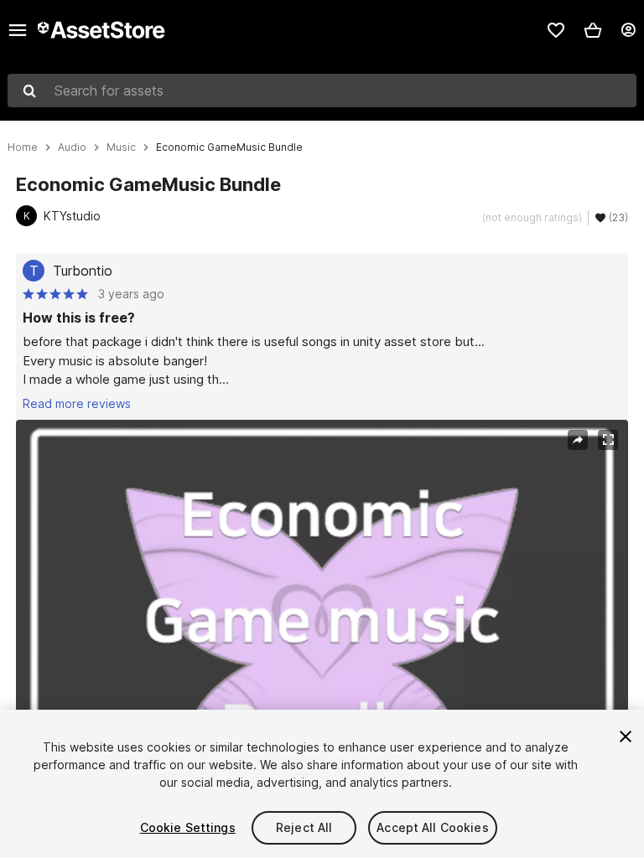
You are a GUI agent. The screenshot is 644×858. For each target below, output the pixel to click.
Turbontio (82, 270)
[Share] (578, 440)
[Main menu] (17, 30)
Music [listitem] (121, 147)
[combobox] (322, 90)
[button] (593, 30)
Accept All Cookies (433, 827)
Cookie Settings (188, 827)
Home (23, 147)
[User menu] (628, 30)
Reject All (304, 827)
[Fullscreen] (608, 440)
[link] (556, 30)
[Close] (625, 736)
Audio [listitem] (72, 147)
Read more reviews (77, 403)
